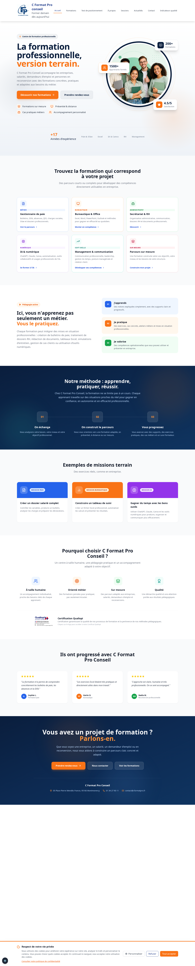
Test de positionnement (91, 10)
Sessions (125, 10)
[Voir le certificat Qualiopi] (43, 621)
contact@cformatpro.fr (135, 790)
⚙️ (5, 960)
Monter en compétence (85, 227)
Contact (151, 10)
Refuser (152, 953)
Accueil (58, 10)
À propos (112, 10)
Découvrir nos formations (36, 94)
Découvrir (134, 227)
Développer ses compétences (88, 267)
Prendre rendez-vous (76, 94)
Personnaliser (135, 953)
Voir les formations (129, 765)
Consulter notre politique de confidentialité (41, 961)
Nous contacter (100, 765)
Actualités (138, 10)
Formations (71, 10)
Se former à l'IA (27, 267)
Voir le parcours (27, 227)
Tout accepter (169, 953)
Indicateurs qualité (168, 10)
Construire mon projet (140, 267)
